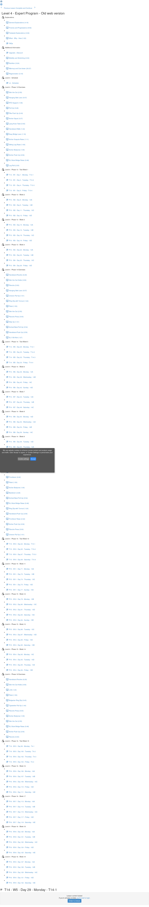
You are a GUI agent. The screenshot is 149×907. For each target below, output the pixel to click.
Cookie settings (23, 459)
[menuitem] (1, 5)
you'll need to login (83, 898)
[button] (1, 2)
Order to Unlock (74, 901)
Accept (33, 459)
